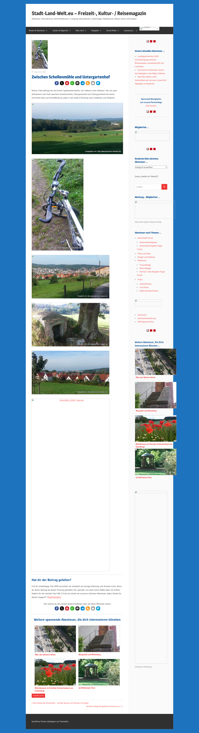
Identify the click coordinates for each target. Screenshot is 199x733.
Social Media (111, 30)
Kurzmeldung (38, 696)
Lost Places (144, 287)
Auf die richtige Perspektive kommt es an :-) (104, 706)
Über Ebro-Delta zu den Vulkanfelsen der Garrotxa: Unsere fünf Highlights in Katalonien (150, 80)
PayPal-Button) (54, 597)
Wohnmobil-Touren (145, 238)
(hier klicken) (151, 102)
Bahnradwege (145, 268)
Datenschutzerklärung (147, 318)
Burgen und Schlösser (146, 257)
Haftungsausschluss (146, 321)
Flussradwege (145, 265)
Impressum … (129, 30)
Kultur (140, 279)
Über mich (80, 30)
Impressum (142, 315)
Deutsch (146, 27)
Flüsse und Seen (144, 253)
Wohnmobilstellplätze (148, 242)
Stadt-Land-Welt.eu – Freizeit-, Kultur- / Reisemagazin (89, 13)
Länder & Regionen (60, 30)
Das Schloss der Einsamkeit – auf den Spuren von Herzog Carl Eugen (61, 703)
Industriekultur (146, 284)
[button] (57, 83)
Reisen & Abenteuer (37, 30)
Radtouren (142, 260)
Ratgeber (95, 30)
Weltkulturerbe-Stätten (149, 291)
